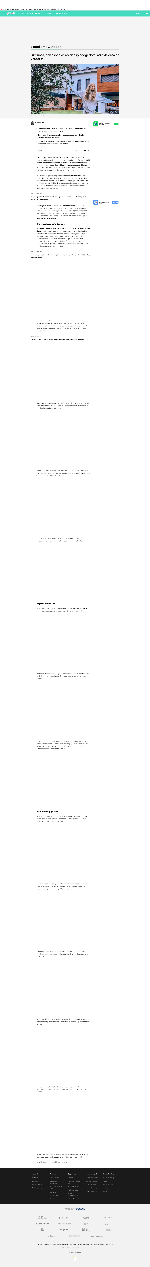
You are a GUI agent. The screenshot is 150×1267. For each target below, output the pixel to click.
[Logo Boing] (86, 1224)
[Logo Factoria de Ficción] (64, 1224)
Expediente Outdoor (46, 47)
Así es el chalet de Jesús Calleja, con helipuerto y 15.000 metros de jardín (57, 340)
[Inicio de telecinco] (2, 13)
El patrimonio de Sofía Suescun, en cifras (13, 9)
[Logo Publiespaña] (75, 1236)
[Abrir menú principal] (147, 13)
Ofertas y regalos (91, 1181)
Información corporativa (50, 1244)
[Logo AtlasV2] (53, 1236)
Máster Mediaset (73, 1199)
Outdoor (53, 1199)
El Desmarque (108, 1184)
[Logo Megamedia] (76, 1252)
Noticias (35, 1178)
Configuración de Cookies (75, 1244)
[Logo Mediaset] (75, 1210)
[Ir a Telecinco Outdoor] (10, 13)
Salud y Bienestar (91, 1191)
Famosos (44, 1162)
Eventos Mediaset (91, 1188)
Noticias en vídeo (38, 1188)
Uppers (105, 1181)
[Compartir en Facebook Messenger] (84, 150)
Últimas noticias (37, 1184)
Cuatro (105, 1188)
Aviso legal (39, 1244)
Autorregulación (73, 1186)
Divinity (105, 1191)
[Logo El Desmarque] (42, 1223)
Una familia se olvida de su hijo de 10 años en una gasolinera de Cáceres (46, 9)
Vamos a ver (54, 1192)
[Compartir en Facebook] (88, 150)
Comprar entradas (92, 1178)
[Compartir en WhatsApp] (77, 150)
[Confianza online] (75, 1260)
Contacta (71, 1178)
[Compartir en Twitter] (80, 150)
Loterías (35, 1181)
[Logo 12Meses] (108, 1230)
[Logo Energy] (108, 1224)
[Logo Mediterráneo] (97, 1236)
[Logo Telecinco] (64, 1218)
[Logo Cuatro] (85, 1218)
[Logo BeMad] (42, 1230)
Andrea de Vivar (39, 122)
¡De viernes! (54, 1195)
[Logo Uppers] (64, 1230)
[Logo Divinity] (108, 1218)
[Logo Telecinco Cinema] (86, 1230)
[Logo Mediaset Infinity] (42, 1218)
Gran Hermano (55, 1178)
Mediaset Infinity (108, 1178)
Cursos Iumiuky (91, 1184)
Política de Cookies (88, 1244)
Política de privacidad (62, 1244)
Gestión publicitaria (99, 1244)
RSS (106, 1244)
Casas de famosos (62, 1162)
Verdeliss (52, 1162)
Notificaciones (73, 1190)
